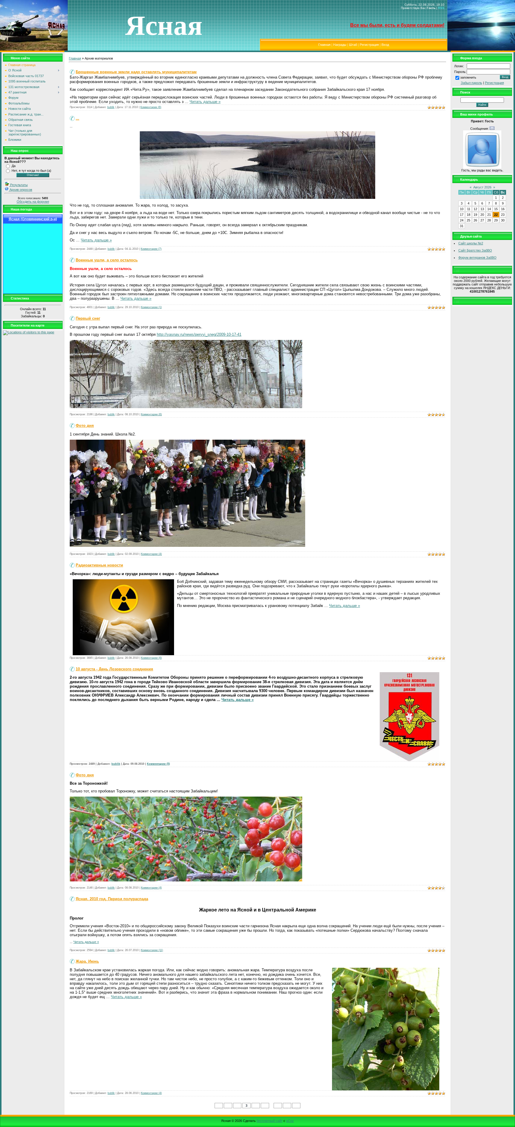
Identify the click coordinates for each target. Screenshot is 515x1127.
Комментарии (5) (158, 763)
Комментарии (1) (151, 307)
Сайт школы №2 (470, 243)
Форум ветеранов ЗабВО (477, 257)
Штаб (353, 44)
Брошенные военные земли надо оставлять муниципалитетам (136, 72)
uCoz (290, 1121)
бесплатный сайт (270, 1121)
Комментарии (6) (150, 107)
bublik (110, 107)
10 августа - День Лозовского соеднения (114, 669)
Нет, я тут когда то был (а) (31, 170)
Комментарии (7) (151, 248)
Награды (339, 44)
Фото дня (85, 425)
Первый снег (88, 318)
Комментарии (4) (151, 553)
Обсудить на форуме (33, 201)
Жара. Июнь (87, 961)
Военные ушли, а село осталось (107, 260)
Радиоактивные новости (99, 565)
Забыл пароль (471, 83)
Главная (324, 44)
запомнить (468, 77)
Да (13, 166)
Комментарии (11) (152, 950)
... (77, 118)
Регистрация (369, 44)
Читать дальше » (205, 101)
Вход (385, 44)
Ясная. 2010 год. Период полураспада (112, 899)
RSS (441, 8)
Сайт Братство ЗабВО (475, 250)
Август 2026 (482, 187)
